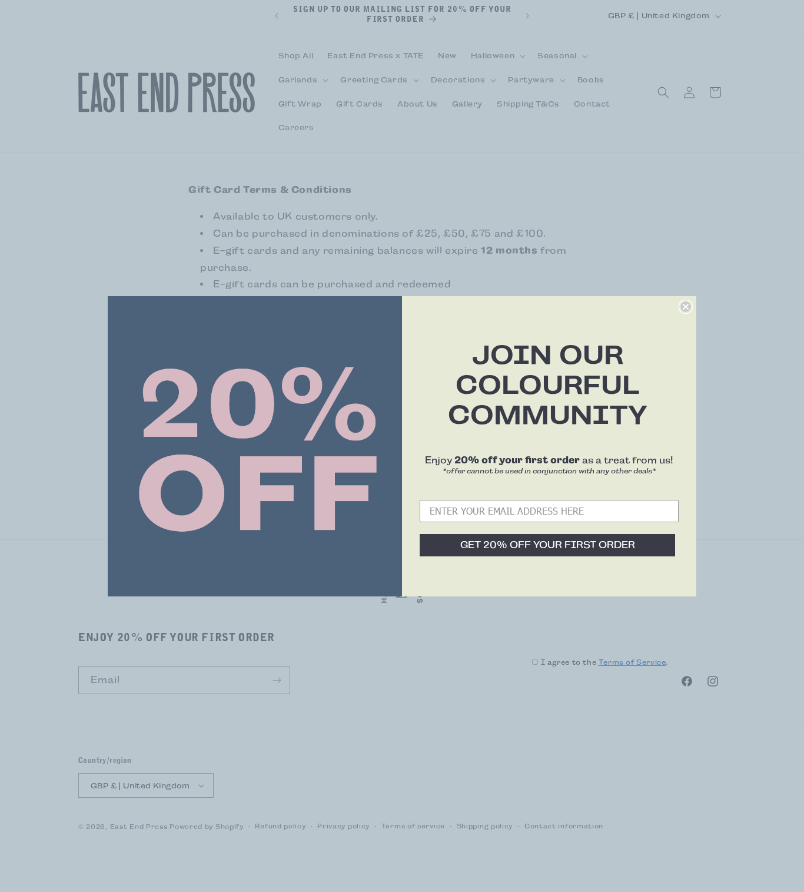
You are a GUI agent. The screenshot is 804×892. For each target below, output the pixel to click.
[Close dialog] (686, 307)
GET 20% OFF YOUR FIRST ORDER (547, 545)
